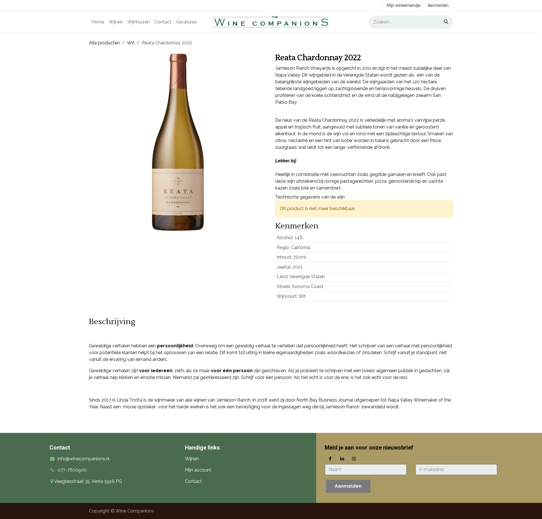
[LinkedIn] (342, 458)
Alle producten (104, 42)
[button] (348, 486)
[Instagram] (354, 458)
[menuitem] (97, 22)
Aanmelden (438, 5)
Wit (130, 42)
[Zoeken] (444, 22)
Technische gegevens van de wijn (310, 197)
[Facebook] (330, 458)
